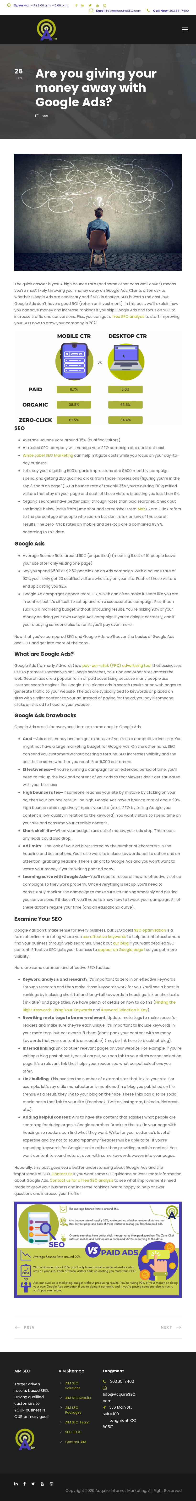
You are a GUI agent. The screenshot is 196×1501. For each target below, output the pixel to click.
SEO (45, 116)
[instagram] (104, 5)
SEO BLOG (73, 1432)
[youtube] (97, 5)
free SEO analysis (128, 316)
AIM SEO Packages (73, 1410)
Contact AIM (75, 1441)
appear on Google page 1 (121, 949)
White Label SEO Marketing (48, 455)
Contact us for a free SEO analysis (81, 1180)
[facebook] (76, 5)
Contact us (62, 1174)
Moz (141, 509)
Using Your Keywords (72, 1010)
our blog (121, 943)
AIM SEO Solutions (72, 1385)
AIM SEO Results (78, 1397)
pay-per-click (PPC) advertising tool (116, 665)
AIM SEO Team (77, 1422)
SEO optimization (150, 930)
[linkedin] (83, 5)
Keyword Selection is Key (124, 1010)
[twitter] (90, 5)
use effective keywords (104, 936)
